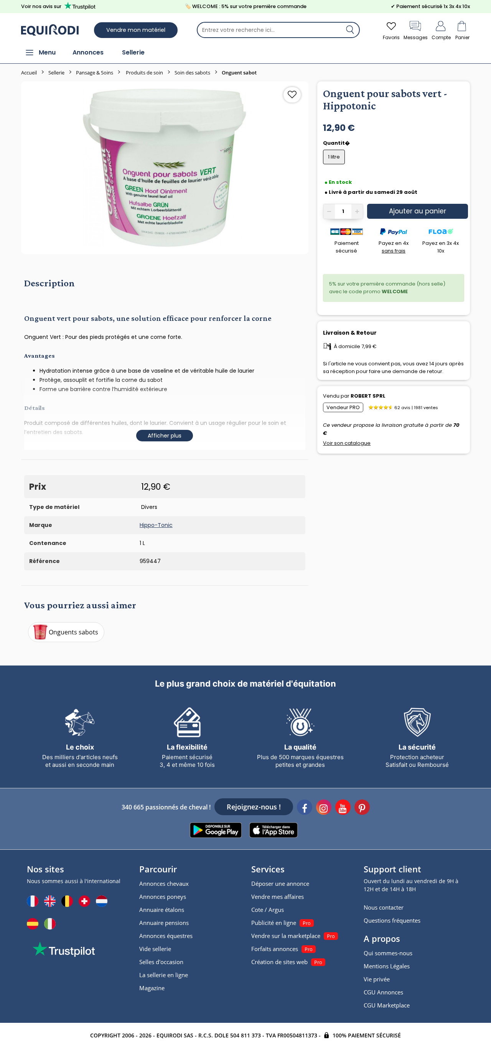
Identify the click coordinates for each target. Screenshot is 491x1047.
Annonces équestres (166, 936)
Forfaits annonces (274, 949)
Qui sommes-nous (388, 953)
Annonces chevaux (164, 883)
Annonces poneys (162, 896)
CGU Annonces (383, 992)
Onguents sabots (73, 632)
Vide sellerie (155, 949)
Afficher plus (164, 435)
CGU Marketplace (387, 1005)
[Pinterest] (362, 808)
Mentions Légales (387, 966)
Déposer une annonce (280, 883)
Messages (416, 37)
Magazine (152, 988)
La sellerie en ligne (163, 975)
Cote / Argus (267, 909)
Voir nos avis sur (41, 6)
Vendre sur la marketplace (285, 936)
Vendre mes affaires (277, 896)
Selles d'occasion (161, 962)
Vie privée (377, 979)
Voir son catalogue (347, 443)
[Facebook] (304, 808)
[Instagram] (323, 808)
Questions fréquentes (392, 920)
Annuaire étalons (161, 909)
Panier (462, 37)
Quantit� (337, 143)
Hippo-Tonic (156, 525)
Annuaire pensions (164, 922)
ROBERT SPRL (368, 396)
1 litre (334, 156)
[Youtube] (343, 808)
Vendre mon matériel (135, 30)
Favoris (391, 37)
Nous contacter (384, 907)
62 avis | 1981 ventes (416, 408)
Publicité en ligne (273, 922)
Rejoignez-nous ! (254, 806)
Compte (441, 37)
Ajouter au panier (417, 211)
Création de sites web (279, 962)
